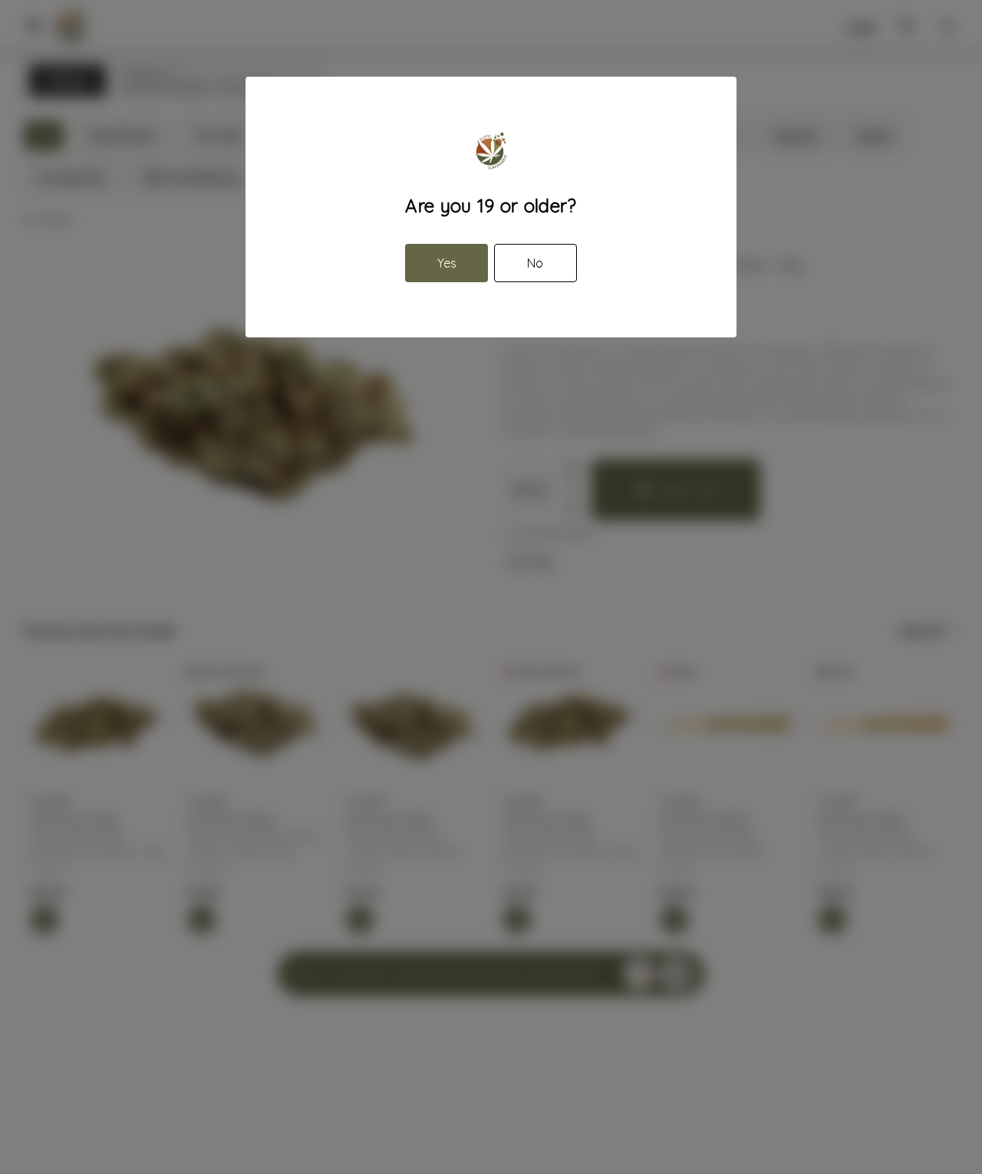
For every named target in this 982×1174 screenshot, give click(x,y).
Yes (446, 263)
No (535, 263)
